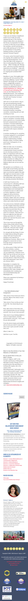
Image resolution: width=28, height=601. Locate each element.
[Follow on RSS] (22, 548)
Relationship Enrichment (9, 467)
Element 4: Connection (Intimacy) (11, 463)
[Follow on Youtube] (19, 548)
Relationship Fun (7, 468)
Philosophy (6, 478)
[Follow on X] (11, 548)
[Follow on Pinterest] (16, 548)
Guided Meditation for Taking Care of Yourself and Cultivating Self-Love (13, 90)
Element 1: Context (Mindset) (10, 459)
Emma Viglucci (8, 25)
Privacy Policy (14, 565)
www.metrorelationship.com (14, 385)
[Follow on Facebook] (5, 548)
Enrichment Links (11, 561)
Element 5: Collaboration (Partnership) (12, 465)
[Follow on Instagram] (14, 548)
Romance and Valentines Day (10, 470)
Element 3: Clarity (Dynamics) (10, 462)
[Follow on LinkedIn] (8, 548)
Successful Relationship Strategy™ (11, 479)
